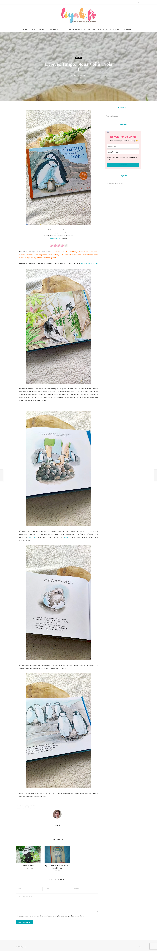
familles (66, 537)
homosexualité (32, 537)
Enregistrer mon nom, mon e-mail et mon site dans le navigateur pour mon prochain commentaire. (51, 916)
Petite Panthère (28, 866)
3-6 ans (78, 57)
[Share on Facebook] (8, 114)
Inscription (123, 165)
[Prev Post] (1, 475)
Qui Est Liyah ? (39, 29)
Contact (128, 29)
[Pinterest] (8, 125)
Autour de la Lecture (108, 29)
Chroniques (54, 29)
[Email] (8, 130)
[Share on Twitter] (8, 120)
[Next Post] (155, 475)
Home (26, 29)
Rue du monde (55, 239)
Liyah (74, 75)
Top (140, 947)
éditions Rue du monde (89, 263)
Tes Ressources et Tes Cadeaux (80, 29)
